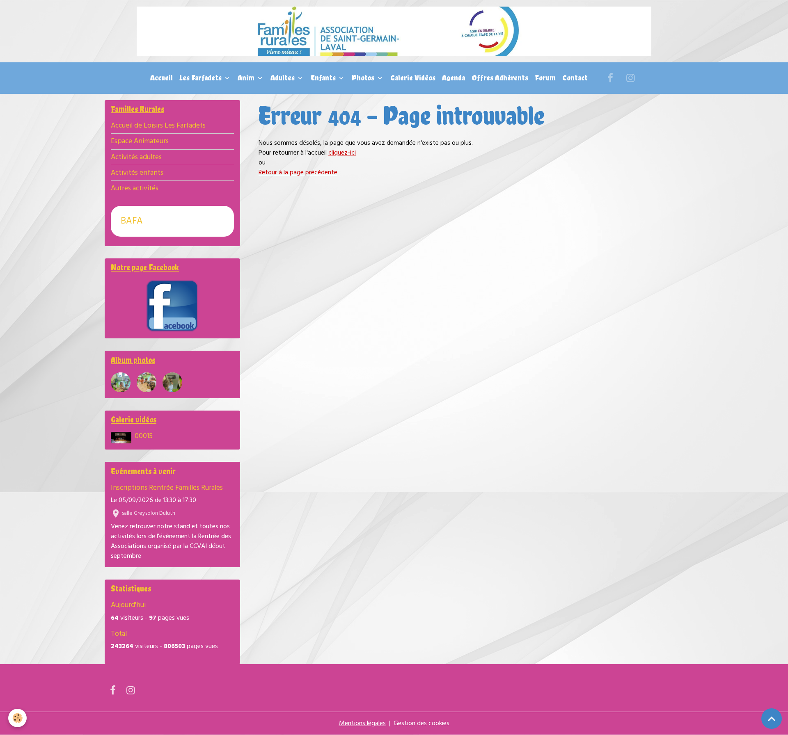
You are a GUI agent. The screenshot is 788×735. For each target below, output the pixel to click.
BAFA (132, 221)
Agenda (453, 77)
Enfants (324, 77)
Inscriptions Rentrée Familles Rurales (167, 488)
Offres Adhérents (500, 77)
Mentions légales (362, 723)
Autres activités (134, 188)
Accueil (161, 77)
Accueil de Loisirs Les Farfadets (158, 125)
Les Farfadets (201, 77)
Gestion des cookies (421, 723)
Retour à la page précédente (298, 172)
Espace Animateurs (140, 141)
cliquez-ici (342, 153)
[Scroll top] (771, 718)
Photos (364, 77)
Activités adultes (136, 157)
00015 (144, 436)
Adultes (283, 77)
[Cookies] (17, 718)
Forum (545, 77)
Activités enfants (137, 173)
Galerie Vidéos (412, 77)
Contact (575, 77)
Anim (247, 77)
